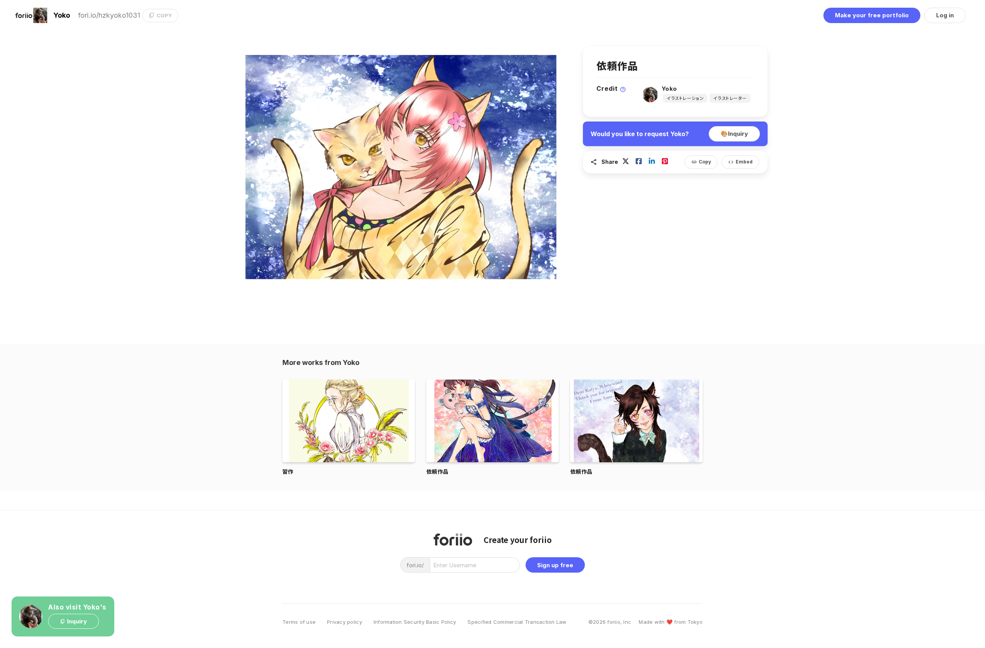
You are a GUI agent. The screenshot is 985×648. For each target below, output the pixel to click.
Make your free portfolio (872, 15)
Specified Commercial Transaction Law (516, 622)
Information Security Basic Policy (415, 622)
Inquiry (734, 133)
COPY (160, 15)
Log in (945, 15)
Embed (740, 162)
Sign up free (555, 565)
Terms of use (299, 622)
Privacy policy (344, 622)
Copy (701, 162)
